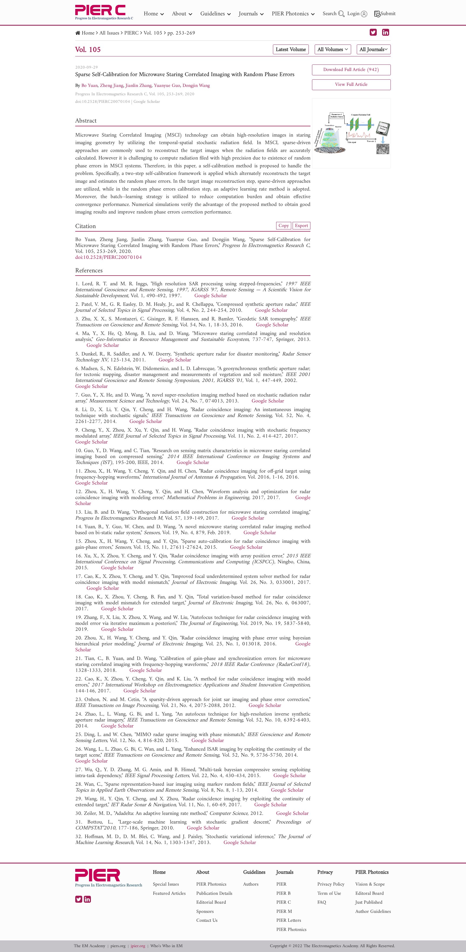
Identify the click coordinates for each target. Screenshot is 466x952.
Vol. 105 (153, 33)
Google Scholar (146, 102)
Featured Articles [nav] (169, 893)
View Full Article (351, 84)
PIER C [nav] (283, 902)
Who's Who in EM (166, 946)
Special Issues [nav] (166, 884)
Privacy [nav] (325, 873)
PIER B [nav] (283, 893)
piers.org (118, 946)
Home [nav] (151, 14)
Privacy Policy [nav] (330, 884)
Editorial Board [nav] (211, 902)
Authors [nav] (250, 884)
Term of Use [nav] (329, 893)
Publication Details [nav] (214, 893)
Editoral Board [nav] (369, 893)
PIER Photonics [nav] (290, 14)
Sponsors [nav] (205, 911)
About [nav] (179, 14)
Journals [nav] (248, 14)
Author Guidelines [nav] (373, 911)
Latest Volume (291, 49)
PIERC (131, 33)
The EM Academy (89, 946)
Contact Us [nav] (206, 920)
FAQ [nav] (321, 902)
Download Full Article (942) (351, 70)
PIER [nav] (281, 884)
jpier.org (138, 946)
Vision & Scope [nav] (370, 884)
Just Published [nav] (368, 902)
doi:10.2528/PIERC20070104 (102, 102)
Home (88, 33)
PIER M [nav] (284, 911)
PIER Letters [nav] (288, 920)
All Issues (109, 33)
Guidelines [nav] (212, 14)
